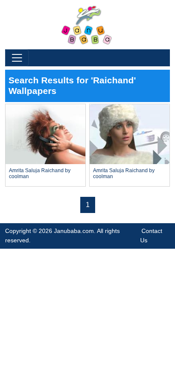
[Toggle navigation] (17, 57)
